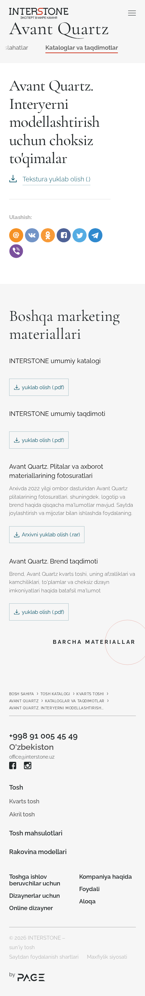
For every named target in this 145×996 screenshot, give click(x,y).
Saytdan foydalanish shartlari (43, 956)
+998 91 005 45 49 (43, 735)
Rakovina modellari (38, 851)
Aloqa (87, 901)
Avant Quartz (24, 701)
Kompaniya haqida (105, 876)
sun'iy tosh (22, 947)
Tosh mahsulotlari (35, 833)
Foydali (89, 888)
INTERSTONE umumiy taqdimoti (57, 413)
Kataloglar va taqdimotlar (81, 47)
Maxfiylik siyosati (107, 956)
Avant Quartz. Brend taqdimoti (53, 561)
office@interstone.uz (32, 757)
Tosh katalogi (55, 694)
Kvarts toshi (90, 694)
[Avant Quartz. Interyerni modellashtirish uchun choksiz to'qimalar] (64, 235)
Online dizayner (31, 907)
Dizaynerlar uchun (34, 895)
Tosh (16, 787)
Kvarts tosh (24, 801)
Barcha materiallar (94, 642)
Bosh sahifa (21, 694)
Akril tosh (22, 814)
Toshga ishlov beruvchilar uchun (34, 880)
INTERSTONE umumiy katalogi (55, 361)
